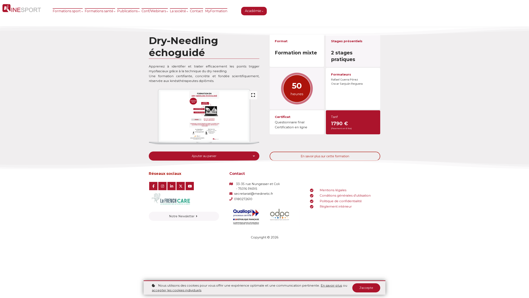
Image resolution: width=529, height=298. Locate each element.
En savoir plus (331, 285)
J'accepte (366, 288)
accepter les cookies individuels (176, 290)
